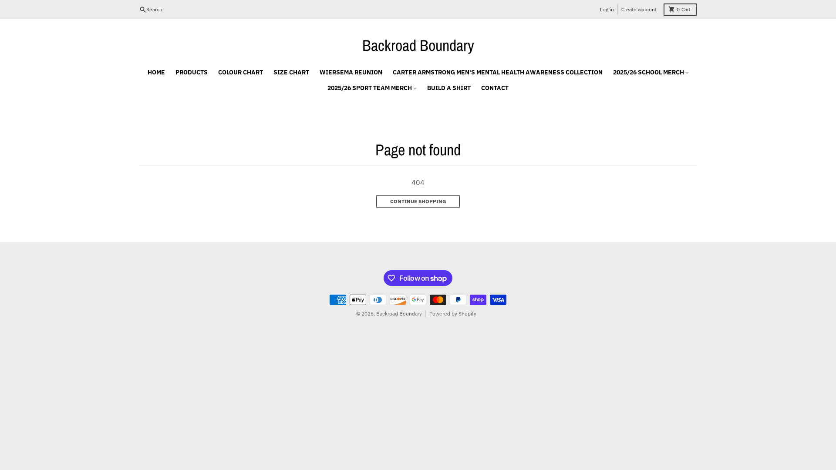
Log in (607, 9)
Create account (639, 9)
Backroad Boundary (418, 45)
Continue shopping (418, 201)
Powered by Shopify (452, 313)
